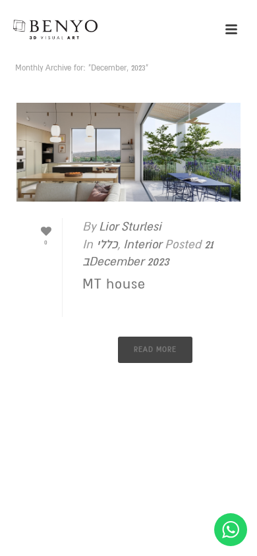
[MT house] (128, 152)
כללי (106, 244)
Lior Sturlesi (130, 226)
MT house (114, 284)
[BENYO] (66, 29)
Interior (142, 244)
